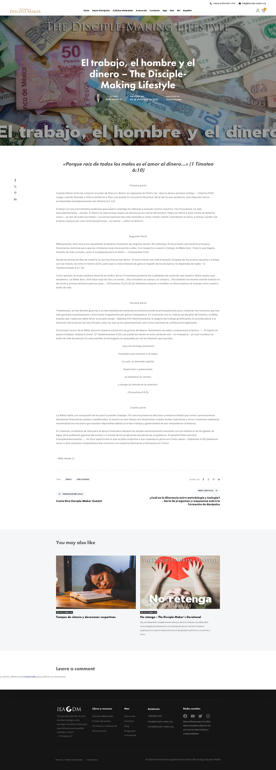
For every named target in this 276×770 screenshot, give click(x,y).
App (165, 10)
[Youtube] (193, 716)
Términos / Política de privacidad (69, 760)
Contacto (155, 10)
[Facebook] (18, 180)
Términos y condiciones (104, 726)
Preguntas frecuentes (130, 733)
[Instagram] (208, 716)
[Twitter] (200, 716)
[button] (256, 11)
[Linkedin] (18, 199)
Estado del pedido (101, 721)
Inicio (86, 10)
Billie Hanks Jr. (114, 99)
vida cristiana (83, 479)
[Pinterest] (18, 193)
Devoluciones (99, 731)
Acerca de (141, 10)
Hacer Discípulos (101, 10)
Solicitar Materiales (123, 10)
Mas (172, 10)
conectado (29, 676)
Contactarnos (92, 760)
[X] (18, 186)
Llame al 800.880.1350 (224, 3)
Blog (126, 726)
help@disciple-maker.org (254, 3)
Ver (178, 10)
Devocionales (174, 99)
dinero (69, 479)
